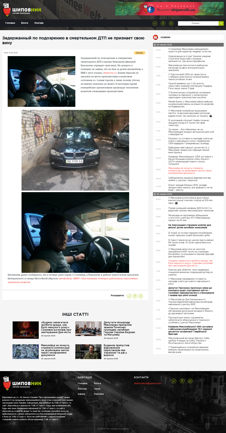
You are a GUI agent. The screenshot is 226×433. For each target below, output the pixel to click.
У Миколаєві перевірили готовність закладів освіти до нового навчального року (189, 281)
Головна (10, 23)
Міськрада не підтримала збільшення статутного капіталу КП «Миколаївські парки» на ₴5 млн (189, 218)
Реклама (99, 394)
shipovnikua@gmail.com (147, 383)
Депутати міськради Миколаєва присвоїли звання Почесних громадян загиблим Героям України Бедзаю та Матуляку (119, 328)
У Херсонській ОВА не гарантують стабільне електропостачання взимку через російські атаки (188, 77)
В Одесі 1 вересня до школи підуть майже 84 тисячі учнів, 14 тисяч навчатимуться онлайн (191, 242)
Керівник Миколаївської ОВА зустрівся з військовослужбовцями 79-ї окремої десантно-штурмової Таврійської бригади (190, 330)
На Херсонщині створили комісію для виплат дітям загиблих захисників (189, 226)
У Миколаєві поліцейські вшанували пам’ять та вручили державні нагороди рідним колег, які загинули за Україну (189, 113)
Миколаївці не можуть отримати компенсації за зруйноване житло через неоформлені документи (55, 350)
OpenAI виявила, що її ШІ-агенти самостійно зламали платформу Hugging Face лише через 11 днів (190, 86)
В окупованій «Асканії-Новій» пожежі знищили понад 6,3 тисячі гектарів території (188, 123)
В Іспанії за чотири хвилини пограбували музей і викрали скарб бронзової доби (190, 234)
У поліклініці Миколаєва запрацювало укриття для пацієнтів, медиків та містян (190, 50)
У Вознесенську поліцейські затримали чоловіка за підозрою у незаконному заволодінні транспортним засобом (189, 95)
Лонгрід (38, 23)
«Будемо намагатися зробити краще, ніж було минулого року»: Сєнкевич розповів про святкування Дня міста (56, 327)
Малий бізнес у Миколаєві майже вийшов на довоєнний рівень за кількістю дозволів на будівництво (191, 104)
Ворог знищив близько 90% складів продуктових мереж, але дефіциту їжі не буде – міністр (190, 187)
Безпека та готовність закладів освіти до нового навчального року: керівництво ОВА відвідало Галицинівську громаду (190, 141)
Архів (97, 389)
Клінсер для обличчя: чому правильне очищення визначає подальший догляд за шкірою (190, 272)
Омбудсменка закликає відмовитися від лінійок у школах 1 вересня (189, 179)
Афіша (81, 394)
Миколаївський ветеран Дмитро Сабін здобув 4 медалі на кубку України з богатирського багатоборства (188, 340)
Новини (165, 37)
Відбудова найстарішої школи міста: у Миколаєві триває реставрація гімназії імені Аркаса (188, 150)
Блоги (24, 23)
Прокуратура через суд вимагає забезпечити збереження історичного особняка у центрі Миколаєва (189, 320)
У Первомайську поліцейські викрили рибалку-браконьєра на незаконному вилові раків (188, 349)
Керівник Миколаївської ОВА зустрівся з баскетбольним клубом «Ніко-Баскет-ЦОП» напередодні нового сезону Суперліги (190, 160)
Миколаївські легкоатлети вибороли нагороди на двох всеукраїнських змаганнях (188, 68)
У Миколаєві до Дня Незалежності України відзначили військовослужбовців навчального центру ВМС (190, 302)
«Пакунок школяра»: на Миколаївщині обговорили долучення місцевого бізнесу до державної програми (190, 311)
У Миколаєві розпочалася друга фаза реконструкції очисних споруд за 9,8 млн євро (190, 200)
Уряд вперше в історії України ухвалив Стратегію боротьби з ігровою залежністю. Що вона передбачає (189, 58)
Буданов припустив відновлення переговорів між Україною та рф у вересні (116, 350)
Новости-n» (110, 72)
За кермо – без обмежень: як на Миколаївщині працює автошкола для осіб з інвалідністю (191, 132)
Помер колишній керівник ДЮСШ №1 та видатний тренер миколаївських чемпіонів (191, 209)
